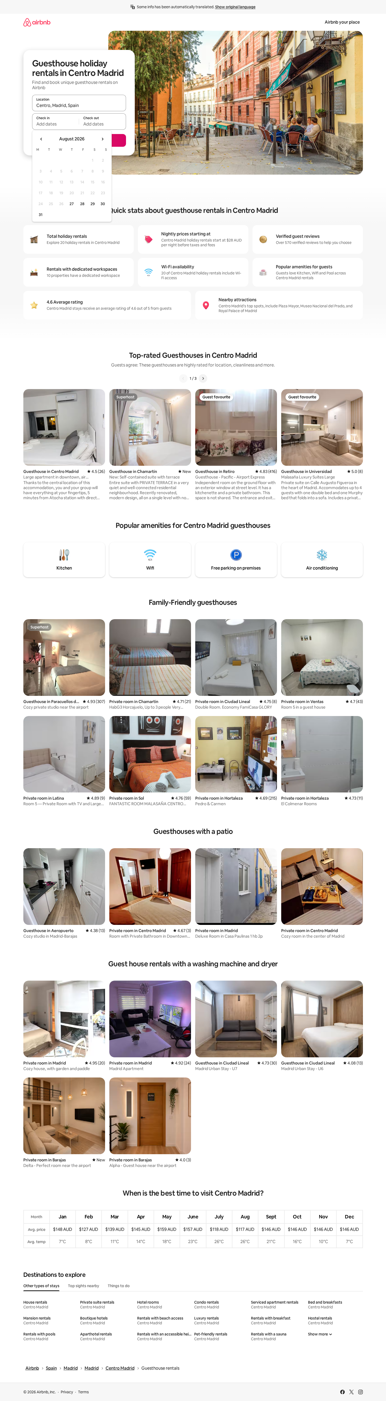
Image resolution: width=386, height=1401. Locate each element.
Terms (83, 1392)
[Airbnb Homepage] (36, 22)
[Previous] (183, 378)
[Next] (203, 378)
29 (92, 203)
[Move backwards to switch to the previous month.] (41, 139)
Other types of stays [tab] (41, 1285)
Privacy (67, 1392)
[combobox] (79, 105)
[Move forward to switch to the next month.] (102, 139)
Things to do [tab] (119, 1285)
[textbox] (55, 124)
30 (103, 203)
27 (72, 203)
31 (40, 214)
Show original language (235, 7)
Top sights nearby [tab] (83, 1285)
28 (82, 203)
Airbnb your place (342, 22)
